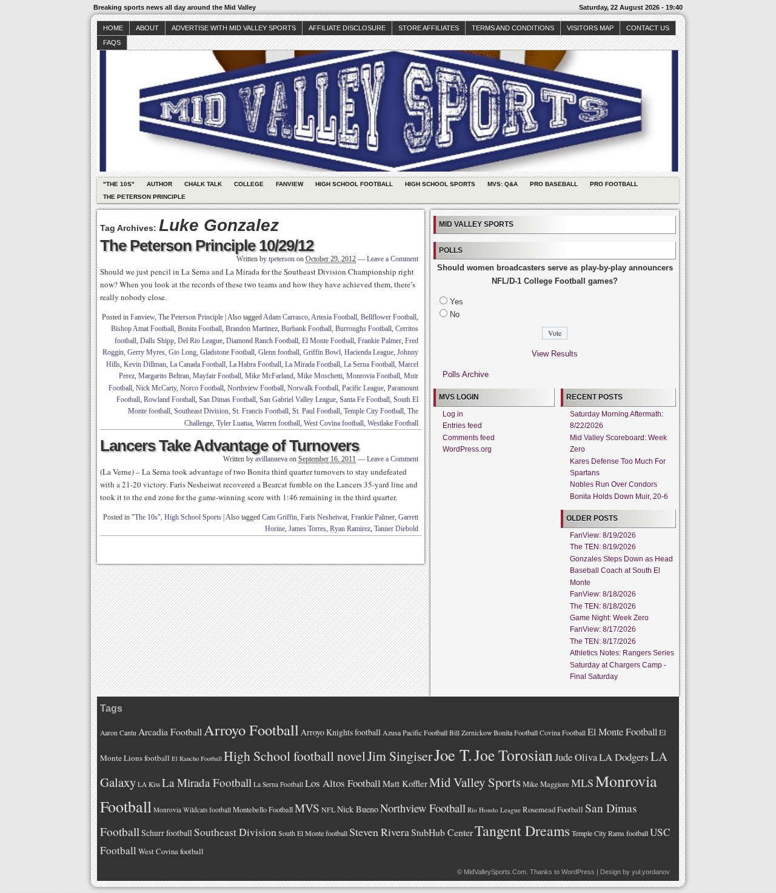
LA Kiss (149, 784)
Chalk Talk (203, 184)
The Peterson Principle (144, 196)
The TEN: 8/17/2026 (603, 641)
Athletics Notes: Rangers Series (622, 653)
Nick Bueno (357, 809)
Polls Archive (466, 374)
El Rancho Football (197, 758)
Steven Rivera (379, 831)
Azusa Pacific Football (415, 732)
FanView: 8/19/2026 (603, 535)
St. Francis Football (260, 411)
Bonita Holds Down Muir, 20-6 (619, 496)
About (147, 28)
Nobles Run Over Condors (613, 484)
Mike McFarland (269, 376)
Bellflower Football (388, 317)
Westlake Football (392, 423)
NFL (328, 809)
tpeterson (282, 259)
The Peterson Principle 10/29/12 (206, 245)
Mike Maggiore (546, 784)
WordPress (578, 871)
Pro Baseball (554, 184)
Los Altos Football (343, 783)
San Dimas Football (227, 399)
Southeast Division (201, 411)
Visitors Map (590, 28)
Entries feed (462, 425)
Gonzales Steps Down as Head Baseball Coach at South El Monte (621, 571)
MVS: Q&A (502, 184)
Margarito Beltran (163, 376)
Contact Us (647, 28)
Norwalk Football (312, 388)
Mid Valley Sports (475, 782)
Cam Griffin (279, 517)
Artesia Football (334, 317)
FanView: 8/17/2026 (603, 629)
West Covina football (334, 423)
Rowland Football (169, 399)
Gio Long (182, 352)
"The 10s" (119, 184)
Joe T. (453, 754)
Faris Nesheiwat (324, 517)
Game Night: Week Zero (609, 618)
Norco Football (202, 388)
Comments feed (469, 437)
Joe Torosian (513, 754)
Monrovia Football (373, 376)
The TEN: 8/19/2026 (603, 547)
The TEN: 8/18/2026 (603, 606)
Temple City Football (374, 411)
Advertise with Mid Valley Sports (234, 28)
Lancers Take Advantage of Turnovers (229, 445)
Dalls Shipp (157, 340)
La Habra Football (255, 364)
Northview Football (255, 388)
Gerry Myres (146, 352)
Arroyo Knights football (341, 732)
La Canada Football (198, 364)
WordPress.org (467, 449)
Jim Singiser (399, 755)
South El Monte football (312, 833)
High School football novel (295, 755)
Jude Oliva (576, 757)
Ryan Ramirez (350, 528)
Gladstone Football (227, 352)
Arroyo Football (251, 730)
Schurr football (166, 832)
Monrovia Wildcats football (192, 809)
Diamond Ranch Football (262, 340)
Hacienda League (368, 352)
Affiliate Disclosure (347, 28)
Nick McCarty (156, 388)
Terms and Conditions (513, 28)
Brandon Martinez (252, 328)
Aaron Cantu (118, 732)
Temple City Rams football (610, 833)
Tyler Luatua (234, 423)
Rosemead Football (553, 809)
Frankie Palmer (379, 340)
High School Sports (440, 184)
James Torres (307, 528)
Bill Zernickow (470, 732)
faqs (112, 42)
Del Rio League (200, 340)
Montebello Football (263, 809)
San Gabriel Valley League (297, 399)
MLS (582, 782)
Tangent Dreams (522, 830)
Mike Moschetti (320, 376)
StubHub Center (442, 832)
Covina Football (563, 732)
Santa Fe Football (365, 399)
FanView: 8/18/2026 (603, 594)
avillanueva (271, 459)
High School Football (354, 184)
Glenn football (278, 352)
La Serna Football (369, 364)
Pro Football (614, 184)
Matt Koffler (405, 783)
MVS (307, 807)
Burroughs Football (363, 328)
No (455, 314)
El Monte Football (328, 340)
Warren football (278, 423)
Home (113, 28)
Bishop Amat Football (142, 328)
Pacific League (363, 388)
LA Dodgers (624, 757)
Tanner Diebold (396, 528)
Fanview (289, 184)
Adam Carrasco (285, 317)
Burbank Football (306, 328)
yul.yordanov (651, 871)
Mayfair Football (217, 376)
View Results (555, 353)
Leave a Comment (392, 259)
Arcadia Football (170, 731)
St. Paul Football (316, 411)
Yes (456, 301)
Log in (453, 414)
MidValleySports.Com (495, 871)
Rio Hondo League (494, 809)
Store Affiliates (428, 28)
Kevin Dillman (145, 364)
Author (159, 184)
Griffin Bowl (322, 352)
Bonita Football (200, 328)
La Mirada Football (312, 364)
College (249, 184)
